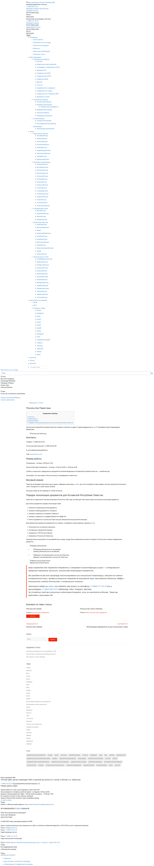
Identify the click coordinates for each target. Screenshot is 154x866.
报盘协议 (19, 808)
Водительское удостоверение (46, 64)
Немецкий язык (42, 147)
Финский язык (41, 216)
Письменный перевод (40, 99)
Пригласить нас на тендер (42, 42)
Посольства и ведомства (41, 612)
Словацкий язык (42, 191)
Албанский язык (42, 164)
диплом (111, 755)
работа (115, 758)
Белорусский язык (43, 265)
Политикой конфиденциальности (43, 804)
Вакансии (36, 48)
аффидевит (93, 755)
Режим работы (32, 419)
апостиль (64, 755)
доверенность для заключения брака (38, 758)
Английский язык (42, 135)
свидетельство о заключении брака (38, 762)
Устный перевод (38, 118)
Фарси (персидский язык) (45, 248)
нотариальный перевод (95, 758)
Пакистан (29, 721)
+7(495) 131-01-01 (6, 783)
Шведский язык (42, 219)
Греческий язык (42, 138)
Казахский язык (42, 271)
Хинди (39, 251)
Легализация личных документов (36, 704)
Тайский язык (41, 245)
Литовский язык (42, 179)
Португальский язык (43, 153)
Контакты (33, 363)
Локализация (37, 126)
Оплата (32, 360)
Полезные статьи (39, 54)
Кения (39, 319)
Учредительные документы (49, 107)
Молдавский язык (42, 282)
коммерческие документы (68, 758)
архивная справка (74, 755)
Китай (35, 302)
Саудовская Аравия (43, 340)
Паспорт (40, 61)
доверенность (121, 755)
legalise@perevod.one (33, 27)
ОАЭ (34, 305)
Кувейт (39, 328)
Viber (41, 8)
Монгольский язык (43, 242)
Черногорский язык (43, 205)
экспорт (117, 765)
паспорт (107, 758)
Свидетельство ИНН (43, 73)
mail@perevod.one (32, 10)
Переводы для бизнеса (44, 115)
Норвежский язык (43, 213)
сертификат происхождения (113, 762)
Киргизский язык (42, 273)
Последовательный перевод (46, 123)
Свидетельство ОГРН (44, 76)
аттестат (85, 755)
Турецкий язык (42, 156)
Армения (29, 670)
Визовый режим (32, 420)
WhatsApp (29, 8)
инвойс (54, 758)
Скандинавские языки (40, 208)
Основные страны (39, 308)
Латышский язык (42, 176)
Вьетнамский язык (43, 227)
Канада (28, 690)
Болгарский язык (42, 170)
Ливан (39, 331)
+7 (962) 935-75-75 (50, 589)
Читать (33, 616)
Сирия (28, 729)
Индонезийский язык (44, 233)
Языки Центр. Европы (40, 133)
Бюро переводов (35, 57)
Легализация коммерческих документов (38, 701)
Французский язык (43, 159)
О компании (34, 37)
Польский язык (42, 182)
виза (100, 755)
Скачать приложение (8, 400)
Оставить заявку (6, 800)
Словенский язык (42, 194)
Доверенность (41, 70)
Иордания (40, 313)
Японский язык (42, 254)
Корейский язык (42, 239)
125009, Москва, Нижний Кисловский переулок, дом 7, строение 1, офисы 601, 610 (32, 842)
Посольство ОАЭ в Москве (91, 609)
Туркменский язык (43, 288)
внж (106, 755)
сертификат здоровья (95, 762)
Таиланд (40, 345)
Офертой (27, 804)
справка (41, 765)
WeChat (45, 8)
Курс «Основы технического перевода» (17, 861)
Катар (39, 322)
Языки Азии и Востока (40, 222)
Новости (28, 713)
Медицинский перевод (44, 109)
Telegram (36, 8)
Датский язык (41, 210)
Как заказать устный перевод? (35, 657)
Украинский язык (42, 294)
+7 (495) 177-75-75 (32, 21)
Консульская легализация (38, 300)
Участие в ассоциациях (41, 45)
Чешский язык (41, 199)
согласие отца (31, 765)
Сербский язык (42, 188)
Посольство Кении (33, 609)
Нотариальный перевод (41, 59)
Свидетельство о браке (44, 91)
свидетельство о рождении (60, 762)
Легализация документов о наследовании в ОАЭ (41, 651)
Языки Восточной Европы (42, 162)
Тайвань (39, 343)
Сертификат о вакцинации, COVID (48, 67)
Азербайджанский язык (44, 259)
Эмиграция (29, 741)
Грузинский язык (42, 268)
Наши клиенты (38, 39)
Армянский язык (42, 262)
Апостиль (33, 357)
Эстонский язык (42, 202)
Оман (39, 354)
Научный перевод (43, 112)
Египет (39, 310)
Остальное (29, 718)
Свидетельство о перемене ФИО (48, 94)
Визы (27, 673)
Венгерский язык (42, 173)
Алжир (39, 351)
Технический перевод (44, 102)
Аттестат (40, 85)
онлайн (76, 484)
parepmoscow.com (36, 454)
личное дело (82, 758)
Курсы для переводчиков (41, 51)
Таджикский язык (42, 285)
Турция (28, 738)
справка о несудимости (73, 765)
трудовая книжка (89, 765)
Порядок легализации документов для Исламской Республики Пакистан (50, 422)
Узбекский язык (42, 291)
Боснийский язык (42, 167)
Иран (38, 316)
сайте (51, 586)
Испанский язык (42, 141)
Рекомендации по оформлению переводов (18, 864)
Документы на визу (43, 97)
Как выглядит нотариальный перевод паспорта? (41, 654)
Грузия (28, 676)
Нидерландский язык (44, 150)
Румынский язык (42, 185)
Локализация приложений (45, 128)
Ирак (27, 684)
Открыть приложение (8, 397)
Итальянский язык (43, 144)
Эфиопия (40, 348)
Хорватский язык (42, 197)
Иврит (39, 230)
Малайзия (40, 334)
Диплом (39, 82)
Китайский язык (42, 236)
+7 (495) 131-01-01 (32, 6)
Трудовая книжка (42, 79)
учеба (111, 765)
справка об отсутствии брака (55, 765)
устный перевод (101, 765)
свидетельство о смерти (78, 762)
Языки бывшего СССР (40, 257)
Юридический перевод (44, 105)
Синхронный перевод (44, 120)
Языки (32, 131)
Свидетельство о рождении (46, 88)
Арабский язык (42, 224)
